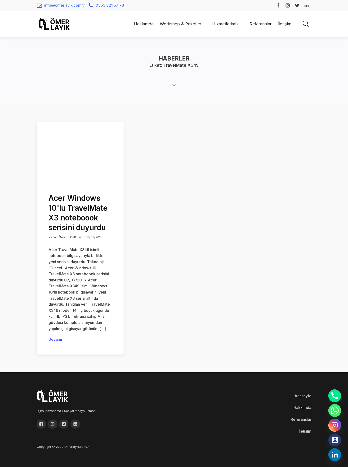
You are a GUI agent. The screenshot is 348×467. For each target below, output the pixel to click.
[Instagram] (334, 425)
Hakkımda (144, 23)
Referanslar (261, 23)
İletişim (284, 23)
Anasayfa (302, 395)
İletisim (305, 431)
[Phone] (334, 395)
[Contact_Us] (334, 440)
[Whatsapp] (334, 410)
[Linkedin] (334, 454)
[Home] (127, 24)
